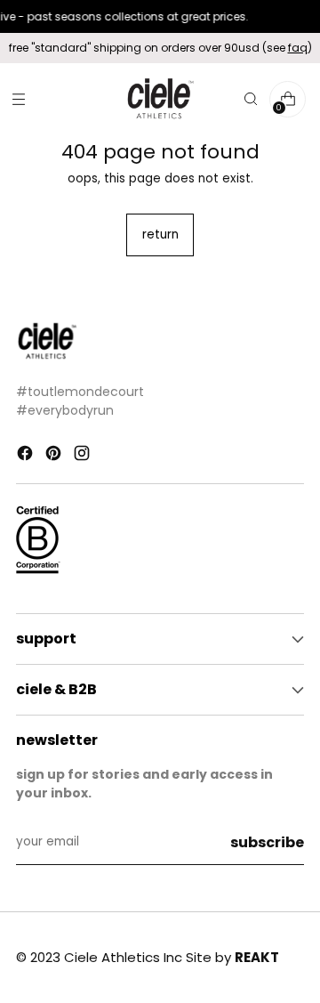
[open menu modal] (18, 99)
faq (298, 47)
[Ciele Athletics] (160, 99)
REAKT (257, 957)
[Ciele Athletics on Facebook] (26, 455)
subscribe (267, 842)
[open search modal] (250, 99)
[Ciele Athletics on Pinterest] (55, 455)
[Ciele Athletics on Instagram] (83, 455)
